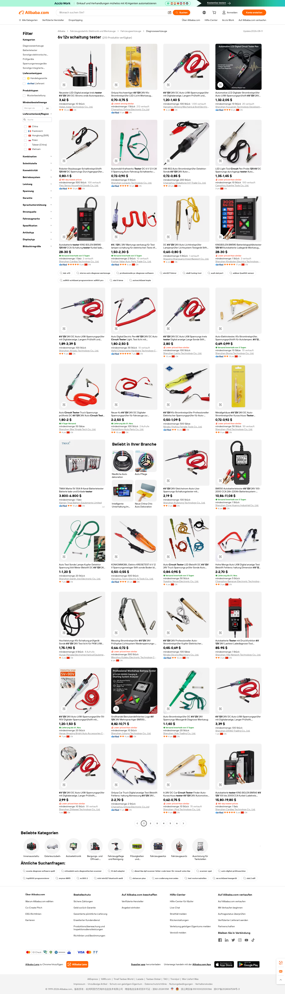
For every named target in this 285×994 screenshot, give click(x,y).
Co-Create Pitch (33, 907)
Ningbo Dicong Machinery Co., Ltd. (181, 654)
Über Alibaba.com (35, 894)
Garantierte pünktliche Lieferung (90, 914)
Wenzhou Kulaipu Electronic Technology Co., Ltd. (134, 657)
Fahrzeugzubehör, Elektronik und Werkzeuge (93, 31)
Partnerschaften (226, 926)
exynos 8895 (64, 878)
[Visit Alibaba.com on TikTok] (253, 940)
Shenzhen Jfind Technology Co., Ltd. (234, 429)
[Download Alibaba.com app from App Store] (224, 964)
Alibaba (61, 31)
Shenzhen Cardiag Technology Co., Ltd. (79, 261)
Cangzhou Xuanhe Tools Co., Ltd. (232, 185)
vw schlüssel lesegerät (226, 878)
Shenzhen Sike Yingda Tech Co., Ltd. (77, 429)
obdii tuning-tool (193, 273)
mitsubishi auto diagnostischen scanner (83, 871)
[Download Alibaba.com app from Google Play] (248, 964)
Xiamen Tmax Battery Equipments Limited (80, 502)
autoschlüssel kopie (142, 280)
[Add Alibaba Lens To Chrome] (77, 964)
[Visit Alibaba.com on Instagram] (240, 940)
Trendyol (174, 979)
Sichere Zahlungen (83, 901)
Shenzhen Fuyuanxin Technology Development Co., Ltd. (238, 106)
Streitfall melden (178, 914)
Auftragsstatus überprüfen (232, 914)
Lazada (139, 979)
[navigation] (37, 428)
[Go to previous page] (137, 823)
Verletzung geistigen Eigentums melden (190, 926)
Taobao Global (153, 979)
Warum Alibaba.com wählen (39, 901)
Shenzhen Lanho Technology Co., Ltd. (182, 353)
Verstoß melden (178, 932)
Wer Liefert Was (190, 979)
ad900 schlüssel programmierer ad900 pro (83, 280)
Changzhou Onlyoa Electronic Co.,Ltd (130, 109)
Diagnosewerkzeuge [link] (156, 31)
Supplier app (138, 964)
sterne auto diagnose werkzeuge (95, 273)
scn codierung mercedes (166, 878)
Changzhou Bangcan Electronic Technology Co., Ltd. (238, 581)
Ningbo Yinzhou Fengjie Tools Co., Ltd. (182, 426)
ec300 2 (84, 878)
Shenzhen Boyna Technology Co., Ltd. (234, 353)
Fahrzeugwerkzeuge (131, 31)
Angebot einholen (131, 907)
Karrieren (30, 920)
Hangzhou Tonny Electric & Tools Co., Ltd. (132, 578)
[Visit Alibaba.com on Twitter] (233, 940)
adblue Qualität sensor (243, 273)
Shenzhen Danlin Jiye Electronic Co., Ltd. (80, 578)
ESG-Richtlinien (33, 914)
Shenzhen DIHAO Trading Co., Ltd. (232, 730)
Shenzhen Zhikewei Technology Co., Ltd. (79, 809)
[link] (280, 962)
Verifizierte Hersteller (132, 901)
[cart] (214, 13)
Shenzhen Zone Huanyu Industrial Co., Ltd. (237, 505)
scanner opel (206, 871)
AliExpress (92, 979)
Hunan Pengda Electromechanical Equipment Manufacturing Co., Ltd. (82, 654)
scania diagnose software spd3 (40, 871)
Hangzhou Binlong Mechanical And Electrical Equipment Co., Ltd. (186, 106)
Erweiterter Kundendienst (87, 920)
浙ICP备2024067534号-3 (227, 989)
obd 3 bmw (118, 280)
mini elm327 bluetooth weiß (110, 878)
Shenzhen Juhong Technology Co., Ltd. (131, 733)
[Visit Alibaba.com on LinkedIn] (227, 940)
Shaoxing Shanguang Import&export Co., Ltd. (186, 259)
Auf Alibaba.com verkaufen (232, 901)
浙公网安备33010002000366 (196, 989)
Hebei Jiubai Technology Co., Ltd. (76, 106)
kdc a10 (66, 273)
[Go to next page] (183, 823)
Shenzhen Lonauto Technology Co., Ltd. (131, 182)
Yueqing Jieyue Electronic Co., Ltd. (181, 581)
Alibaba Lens (32, 964)
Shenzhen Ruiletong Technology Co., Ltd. (184, 502)
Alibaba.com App (201, 964)
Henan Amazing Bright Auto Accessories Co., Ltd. (82, 733)
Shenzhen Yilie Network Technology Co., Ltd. (238, 654)
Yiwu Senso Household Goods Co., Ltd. (78, 185)
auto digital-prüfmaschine (233, 871)
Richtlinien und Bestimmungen (89, 935)
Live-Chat (175, 907)
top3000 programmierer (37, 878)
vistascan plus (139, 878)
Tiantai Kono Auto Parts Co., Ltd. (127, 429)
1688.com (106, 979)
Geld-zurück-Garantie (85, 907)
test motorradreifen (197, 878)
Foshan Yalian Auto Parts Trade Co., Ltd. (131, 261)
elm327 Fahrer (169, 273)
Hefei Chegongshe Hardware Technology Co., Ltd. (134, 350)
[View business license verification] (172, 989)
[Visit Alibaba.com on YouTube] (246, 940)
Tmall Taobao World (123, 979)
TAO (165, 979)
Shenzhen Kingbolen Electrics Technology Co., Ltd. (238, 261)
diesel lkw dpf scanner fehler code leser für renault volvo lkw (162, 871)
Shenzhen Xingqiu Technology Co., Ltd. (79, 350)
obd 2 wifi (251, 878)
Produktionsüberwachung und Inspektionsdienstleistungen (89, 928)
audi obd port (217, 273)
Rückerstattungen (179, 920)
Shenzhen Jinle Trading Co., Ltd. (179, 733)
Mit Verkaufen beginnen (230, 907)
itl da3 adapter (118, 871)
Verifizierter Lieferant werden (233, 920)
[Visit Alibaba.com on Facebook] (220, 940)
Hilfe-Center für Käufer (181, 901)
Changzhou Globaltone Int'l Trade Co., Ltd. (184, 182)
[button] (170, 12)
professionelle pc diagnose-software (137, 273)
